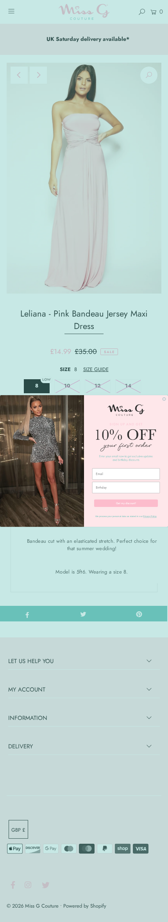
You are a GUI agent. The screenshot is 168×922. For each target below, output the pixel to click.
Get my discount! (126, 503)
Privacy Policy (150, 516)
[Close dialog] (164, 399)
